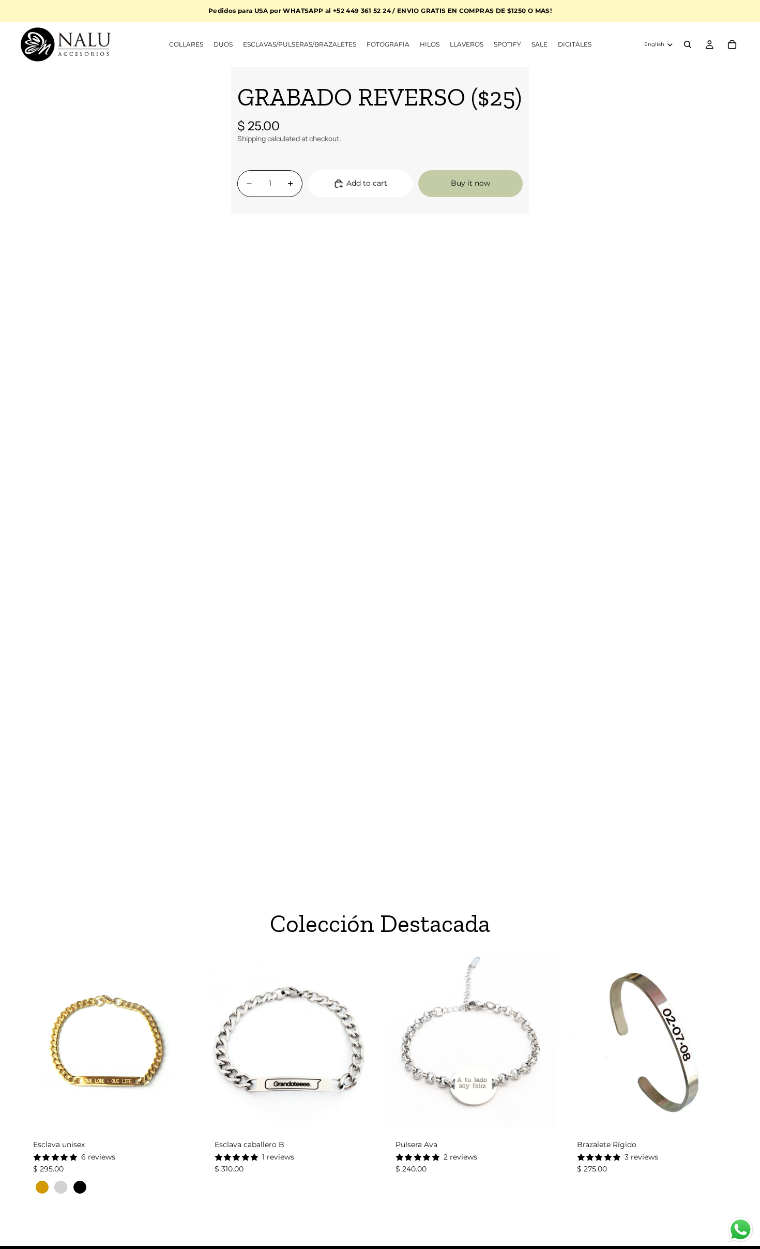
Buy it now (470, 183)
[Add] (361, 1111)
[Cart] (732, 44)
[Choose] (180, 1111)
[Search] (687, 44)
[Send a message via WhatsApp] (740, 1229)
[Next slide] (180, 1040)
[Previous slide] (36, 1040)
